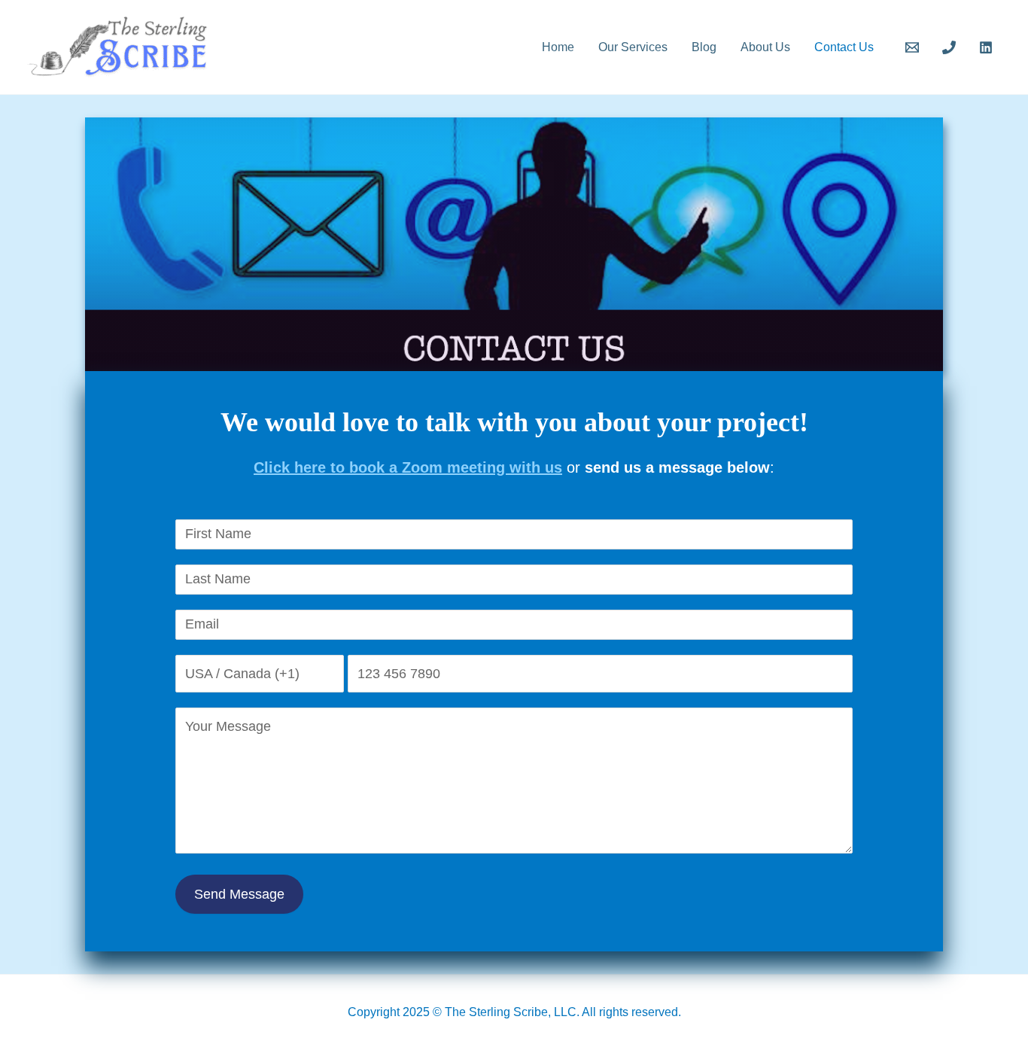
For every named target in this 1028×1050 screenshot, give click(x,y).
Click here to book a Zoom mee (365, 467)
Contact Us (844, 47)
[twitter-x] (951, 47)
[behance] (915, 47)
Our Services (633, 47)
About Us (765, 47)
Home (558, 47)
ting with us (519, 467)
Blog (704, 47)
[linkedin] (988, 47)
